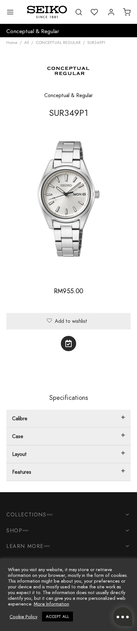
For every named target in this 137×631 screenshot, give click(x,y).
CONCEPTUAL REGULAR (58, 42)
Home (12, 42)
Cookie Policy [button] (23, 617)
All (26, 42)
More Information (51, 603)
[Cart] (127, 12)
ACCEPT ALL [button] (57, 616)
